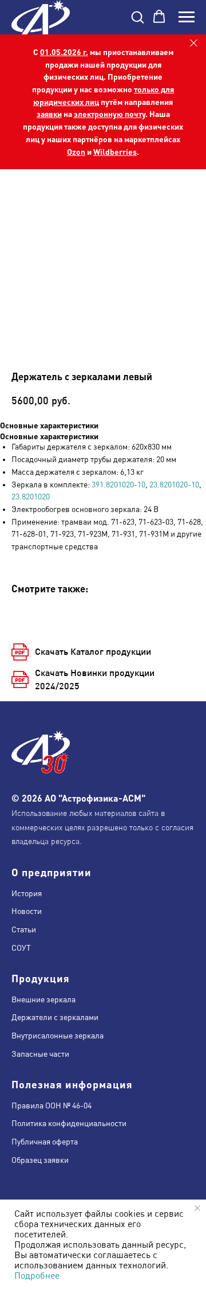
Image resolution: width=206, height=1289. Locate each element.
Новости (26, 911)
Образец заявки (40, 1160)
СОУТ (21, 947)
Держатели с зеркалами (54, 1017)
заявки (49, 113)
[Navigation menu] (187, 17)
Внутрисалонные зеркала (57, 1035)
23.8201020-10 (174, 484)
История (26, 893)
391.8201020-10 (118, 484)
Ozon (76, 151)
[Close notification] (197, 1208)
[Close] (193, 43)
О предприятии (51, 871)
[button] (137, 17)
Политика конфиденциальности (68, 1123)
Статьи (23, 929)
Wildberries (115, 151)
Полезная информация (72, 1084)
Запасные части (40, 1053)
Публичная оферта (44, 1141)
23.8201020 (30, 496)
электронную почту (109, 113)
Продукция (40, 978)
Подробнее (37, 1275)
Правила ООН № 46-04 (51, 1105)
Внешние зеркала (43, 999)
